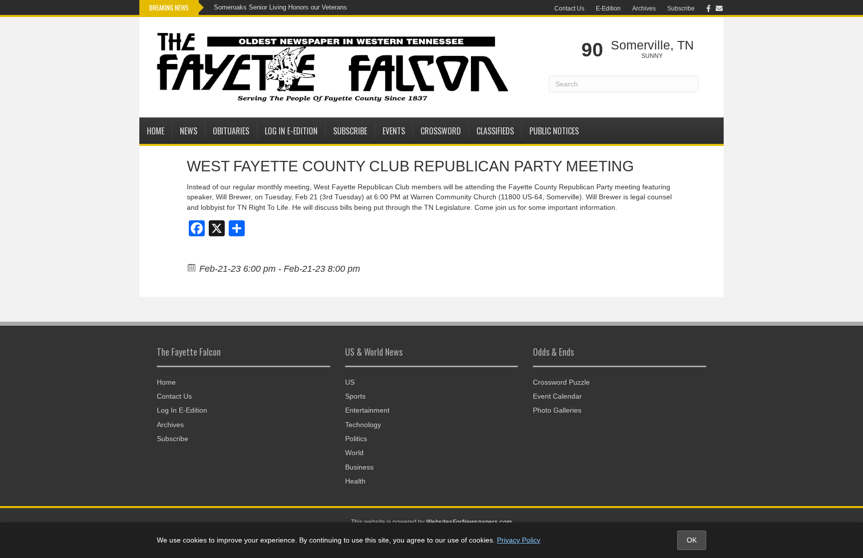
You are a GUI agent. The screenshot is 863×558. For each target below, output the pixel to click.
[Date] (192, 267)
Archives (644, 8)
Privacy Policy (518, 540)
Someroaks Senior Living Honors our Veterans (280, 7)
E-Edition (608, 8)
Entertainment (367, 410)
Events (394, 131)
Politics (356, 439)
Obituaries (231, 131)
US (350, 382)
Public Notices (554, 131)
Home (155, 131)
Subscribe (681, 8)
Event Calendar (557, 396)
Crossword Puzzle (561, 382)
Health (355, 481)
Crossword (441, 131)
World (354, 453)
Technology (363, 425)
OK (692, 540)
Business (359, 467)
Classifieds (495, 131)
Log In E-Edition (291, 131)
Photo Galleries (557, 410)
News (188, 131)
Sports (355, 396)
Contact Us (569, 8)
